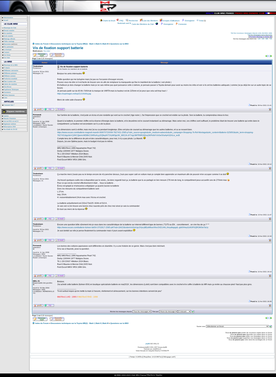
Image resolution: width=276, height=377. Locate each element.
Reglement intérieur (9, 124)
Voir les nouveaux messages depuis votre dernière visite (251, 33)
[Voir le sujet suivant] (270, 56)
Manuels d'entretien (9, 118)
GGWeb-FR (165, 351)
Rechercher (133, 21)
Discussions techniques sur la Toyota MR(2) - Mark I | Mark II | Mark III (79, 44)
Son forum (7, 55)
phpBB (148, 344)
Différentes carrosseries (10, 70)
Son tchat (6, 58)
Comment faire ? (8, 105)
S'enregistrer (190, 21)
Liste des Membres (150, 21)
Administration (8, 17)
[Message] (249, 105)
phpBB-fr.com (157, 349)
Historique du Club (9, 28)
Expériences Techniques (11, 89)
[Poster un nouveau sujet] (40, 54)
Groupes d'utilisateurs (171, 21)
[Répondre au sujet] (56, 54)
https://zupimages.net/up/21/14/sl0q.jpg (74, 94)
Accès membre (8, 36)
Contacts (6, 52)
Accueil (5, 20)
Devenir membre (8, 30)
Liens (5, 98)
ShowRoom (7, 87)
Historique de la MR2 (10, 65)
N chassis (6, 68)
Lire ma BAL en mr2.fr (10, 121)
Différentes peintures (10, 73)
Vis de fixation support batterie (58, 48)
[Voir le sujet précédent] (267, 56)
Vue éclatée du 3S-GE (10, 129)
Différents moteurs (9, 76)
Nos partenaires (8, 47)
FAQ (121, 21)
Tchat (201, 21)
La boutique (7, 49)
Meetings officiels (9, 39)
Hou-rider (46, 51)
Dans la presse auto (9, 81)
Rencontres (7, 44)
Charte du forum (109, 21)
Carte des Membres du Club (143, 24)
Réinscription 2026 (9, 126)
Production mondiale (10, 78)
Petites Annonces (9, 95)
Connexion (182, 24)
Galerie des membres (10, 84)
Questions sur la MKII (119, 44)
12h (259, 39)
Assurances (7, 92)
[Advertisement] (69, 35)
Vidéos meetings (8, 41)
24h (263, 39)
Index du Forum (42, 44)
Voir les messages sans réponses (260, 35)
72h (270, 39)
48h (266, 39)
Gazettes (6, 116)
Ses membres (7, 33)
